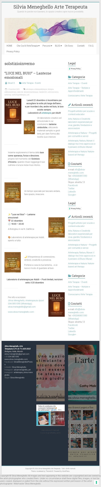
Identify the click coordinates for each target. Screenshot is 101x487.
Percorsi (46, 46)
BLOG (57, 46)
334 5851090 (13, 357)
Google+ (72, 195)
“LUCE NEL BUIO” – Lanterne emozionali (27, 75)
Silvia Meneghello (19, 367)
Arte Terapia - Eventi (31, 83)
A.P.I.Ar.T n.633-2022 (22, 349)
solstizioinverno (53, 92)
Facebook (73, 185)
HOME (9, 46)
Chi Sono (69, 46)
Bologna (51, 89)
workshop (7, 95)
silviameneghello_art (22, 370)
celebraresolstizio (10, 92)
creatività (20, 92)
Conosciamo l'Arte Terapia (80, 95)
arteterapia (46, 113)
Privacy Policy (13, 51)
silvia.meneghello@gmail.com (22, 307)
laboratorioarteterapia (31, 92)
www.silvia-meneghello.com (21, 312)
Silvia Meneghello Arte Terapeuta (50, 7)
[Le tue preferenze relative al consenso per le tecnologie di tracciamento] (96, 482)
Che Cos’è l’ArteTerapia (27, 46)
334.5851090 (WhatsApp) (20, 303)
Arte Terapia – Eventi (77, 83)
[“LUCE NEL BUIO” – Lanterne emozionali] (12, 100)
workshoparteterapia (19, 95)
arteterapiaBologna (40, 89)
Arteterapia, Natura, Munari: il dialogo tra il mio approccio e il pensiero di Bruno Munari (81, 143)
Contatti (80, 46)
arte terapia (30, 89)
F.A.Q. (91, 46)
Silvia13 (11, 83)
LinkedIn (72, 191)
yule (28, 95)
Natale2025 (43, 92)
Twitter (71, 188)
